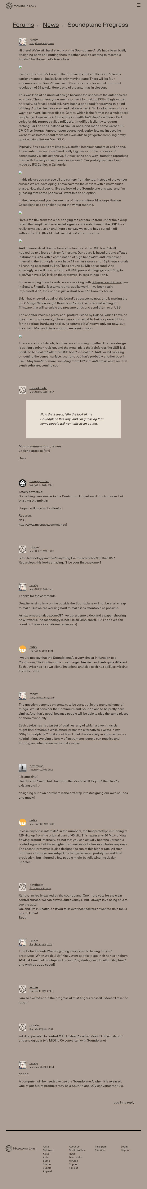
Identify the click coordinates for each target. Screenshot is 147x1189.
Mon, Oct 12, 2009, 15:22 (41, 551)
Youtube (100, 1150)
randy (33, 40)
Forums (23, 24)
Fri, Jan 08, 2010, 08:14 (40, 889)
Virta (45, 1157)
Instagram (101, 1147)
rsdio (33, 647)
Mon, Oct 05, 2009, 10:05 (41, 44)
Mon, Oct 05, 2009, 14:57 (41, 392)
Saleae (98, 315)
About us (74, 1147)
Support (73, 1164)
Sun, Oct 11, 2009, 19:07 (40, 485)
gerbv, (88, 130)
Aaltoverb (48, 1150)
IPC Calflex (40, 164)
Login (124, 1147)
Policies (73, 1168)
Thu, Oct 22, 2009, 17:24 (41, 651)
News (51, 24)
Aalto (46, 1147)
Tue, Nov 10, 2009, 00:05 (41, 770)
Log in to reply (124, 1102)
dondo (34, 1025)
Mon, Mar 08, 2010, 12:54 (41, 1067)
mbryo (34, 547)
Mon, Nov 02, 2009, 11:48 (41, 698)
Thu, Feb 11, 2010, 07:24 (40, 991)
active (33, 987)
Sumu (46, 1161)
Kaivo (46, 1154)
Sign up (125, 1150)
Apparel (47, 1171)
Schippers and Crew (107, 282)
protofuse (36, 766)
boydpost (36, 885)
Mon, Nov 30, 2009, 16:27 (41, 824)
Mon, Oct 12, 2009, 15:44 (41, 589)
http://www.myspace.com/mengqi (43, 524)
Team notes (75, 1157)
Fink (41, 139)
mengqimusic (39, 481)
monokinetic (38, 388)
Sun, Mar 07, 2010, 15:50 (41, 1029)
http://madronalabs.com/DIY (43, 615)
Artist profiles (77, 1150)
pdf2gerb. (67, 121)
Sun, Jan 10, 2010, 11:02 (40, 945)
